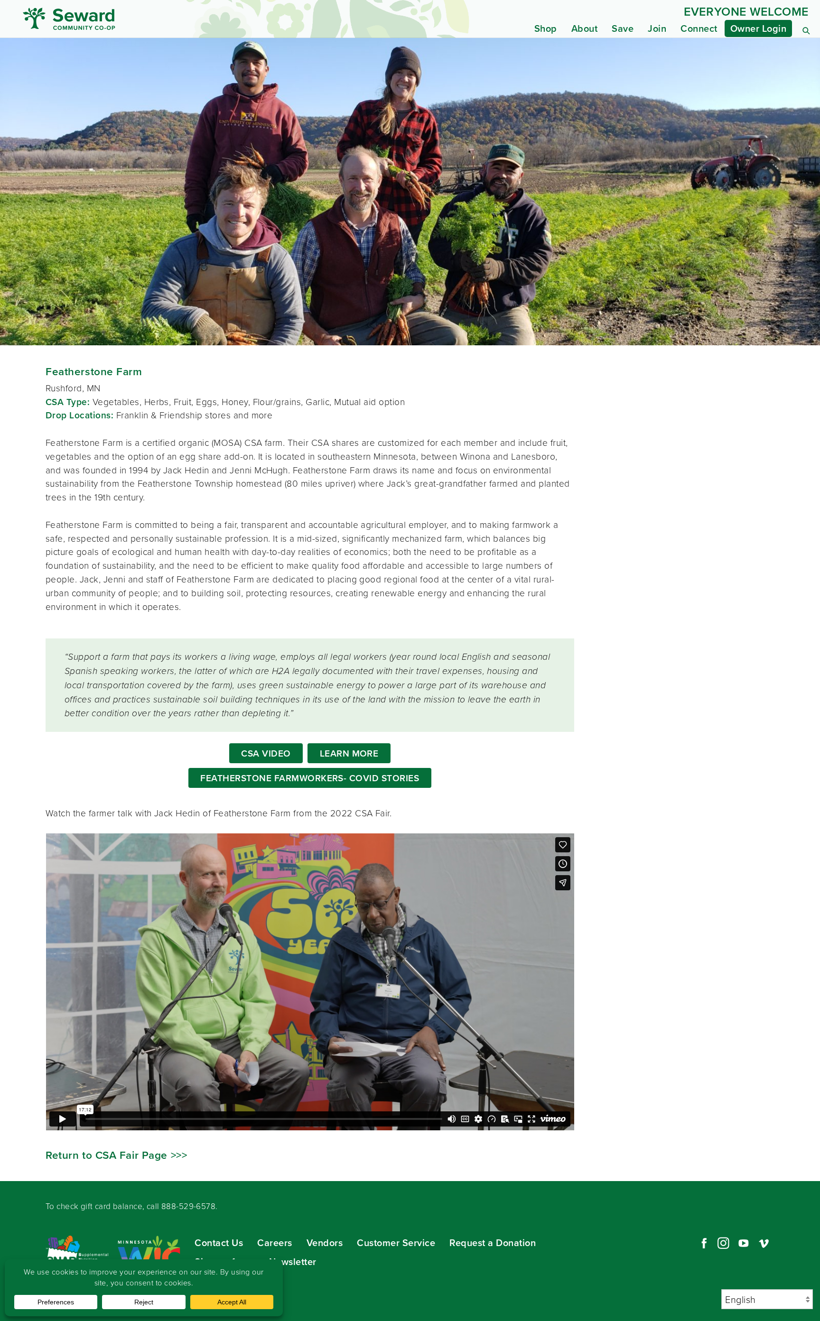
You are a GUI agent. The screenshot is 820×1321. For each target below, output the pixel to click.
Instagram (723, 1243)
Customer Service (396, 1242)
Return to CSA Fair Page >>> (116, 1155)
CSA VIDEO (265, 753)
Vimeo (764, 1243)
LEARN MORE (349, 753)
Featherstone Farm (94, 371)
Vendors (325, 1242)
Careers (274, 1242)
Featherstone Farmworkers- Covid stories (309, 778)
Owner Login (758, 28)
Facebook (702, 1243)
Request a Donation (492, 1242)
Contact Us (219, 1242)
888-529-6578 (188, 1206)
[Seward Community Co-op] (125, 19)
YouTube (743, 1243)
